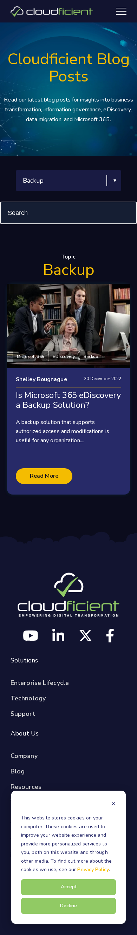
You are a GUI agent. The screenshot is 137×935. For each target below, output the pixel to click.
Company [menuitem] (24, 756)
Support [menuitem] (23, 714)
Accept (69, 886)
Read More (44, 476)
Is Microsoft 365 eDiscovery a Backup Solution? (68, 400)
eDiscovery (64, 356)
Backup (91, 356)
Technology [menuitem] (28, 698)
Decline (68, 905)
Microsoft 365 (30, 356)
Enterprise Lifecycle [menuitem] (40, 683)
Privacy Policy (93, 869)
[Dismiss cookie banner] (113, 804)
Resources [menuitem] (26, 787)
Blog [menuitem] (18, 771)
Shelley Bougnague (41, 379)
